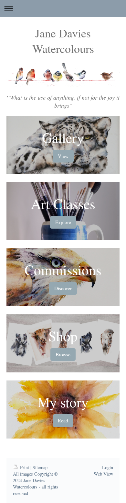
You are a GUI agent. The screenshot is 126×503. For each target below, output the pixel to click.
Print (24, 467)
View (63, 156)
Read (63, 420)
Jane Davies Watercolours (63, 40)
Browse (63, 354)
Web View (103, 474)
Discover (63, 288)
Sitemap (40, 467)
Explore (63, 222)
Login (107, 467)
